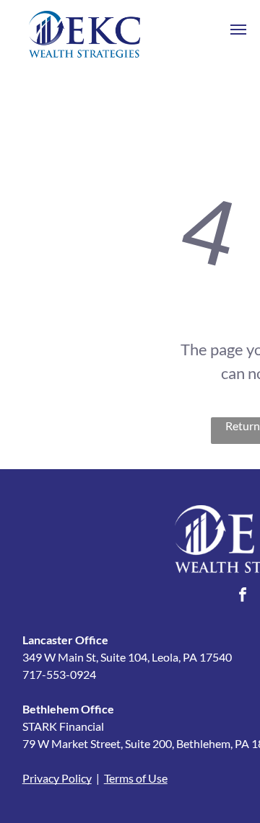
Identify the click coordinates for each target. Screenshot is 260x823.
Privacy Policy (57, 778)
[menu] (238, 29)
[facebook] (243, 596)
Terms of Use (136, 778)
